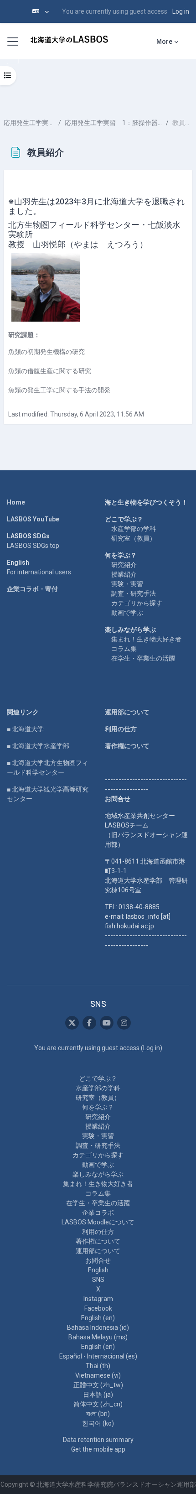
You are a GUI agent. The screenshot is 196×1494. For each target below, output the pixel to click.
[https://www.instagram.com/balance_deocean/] (124, 1023)
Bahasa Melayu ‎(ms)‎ (98, 1337)
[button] (40, 11)
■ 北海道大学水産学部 (38, 746)
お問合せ (98, 1260)
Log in (180, 11)
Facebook (98, 1308)
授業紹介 (124, 574)
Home (16, 502)
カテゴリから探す (136, 603)
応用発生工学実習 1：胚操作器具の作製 (113, 122)
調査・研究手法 (133, 593)
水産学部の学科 (133, 528)
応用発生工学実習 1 (29, 122)
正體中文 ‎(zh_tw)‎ (98, 1385)
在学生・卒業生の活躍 (143, 658)
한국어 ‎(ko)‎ (98, 1423)
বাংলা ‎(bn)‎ (98, 1413)
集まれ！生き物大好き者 (146, 639)
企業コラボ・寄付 (32, 589)
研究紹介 (124, 564)
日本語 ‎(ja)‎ (98, 1394)
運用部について (127, 712)
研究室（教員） (133, 538)
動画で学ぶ (127, 612)
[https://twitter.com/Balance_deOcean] (72, 1023)
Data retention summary (98, 1439)
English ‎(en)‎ (98, 1318)
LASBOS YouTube (33, 519)
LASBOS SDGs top (33, 545)
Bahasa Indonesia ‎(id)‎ (98, 1327)
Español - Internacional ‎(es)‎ (98, 1356)
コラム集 (124, 648)
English (98, 1270)
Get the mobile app (98, 1449)
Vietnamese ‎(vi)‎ (98, 1375)
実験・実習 (127, 584)
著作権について (127, 746)
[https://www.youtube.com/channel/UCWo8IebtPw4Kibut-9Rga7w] (106, 1023)
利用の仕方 (121, 729)
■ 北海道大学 (25, 729)
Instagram (98, 1298)
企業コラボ (98, 1212)
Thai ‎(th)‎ (98, 1365)
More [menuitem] (164, 41)
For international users (39, 572)
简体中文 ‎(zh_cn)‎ (98, 1404)
